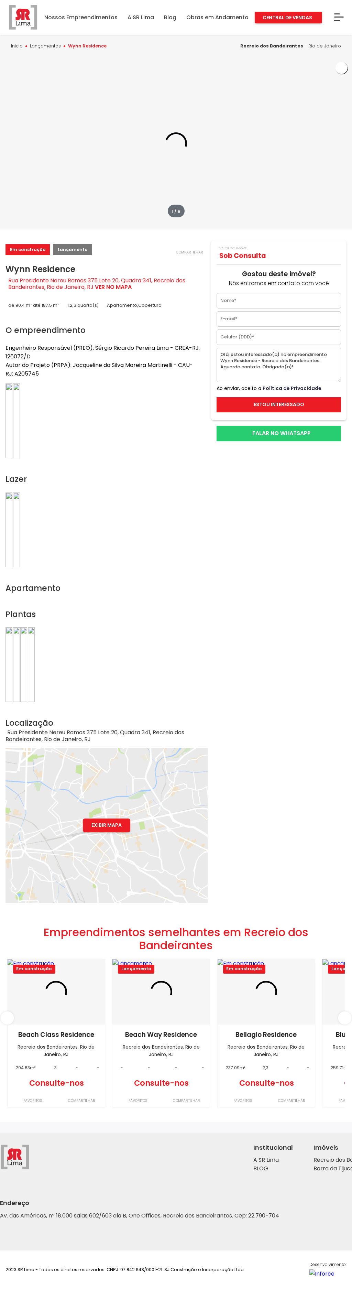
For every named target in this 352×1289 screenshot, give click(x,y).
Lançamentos (45, 46)
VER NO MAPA (113, 287)
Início (17, 46)
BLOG (260, 1168)
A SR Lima (266, 1160)
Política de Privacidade (292, 388)
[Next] (345, 1018)
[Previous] (7, 1018)
